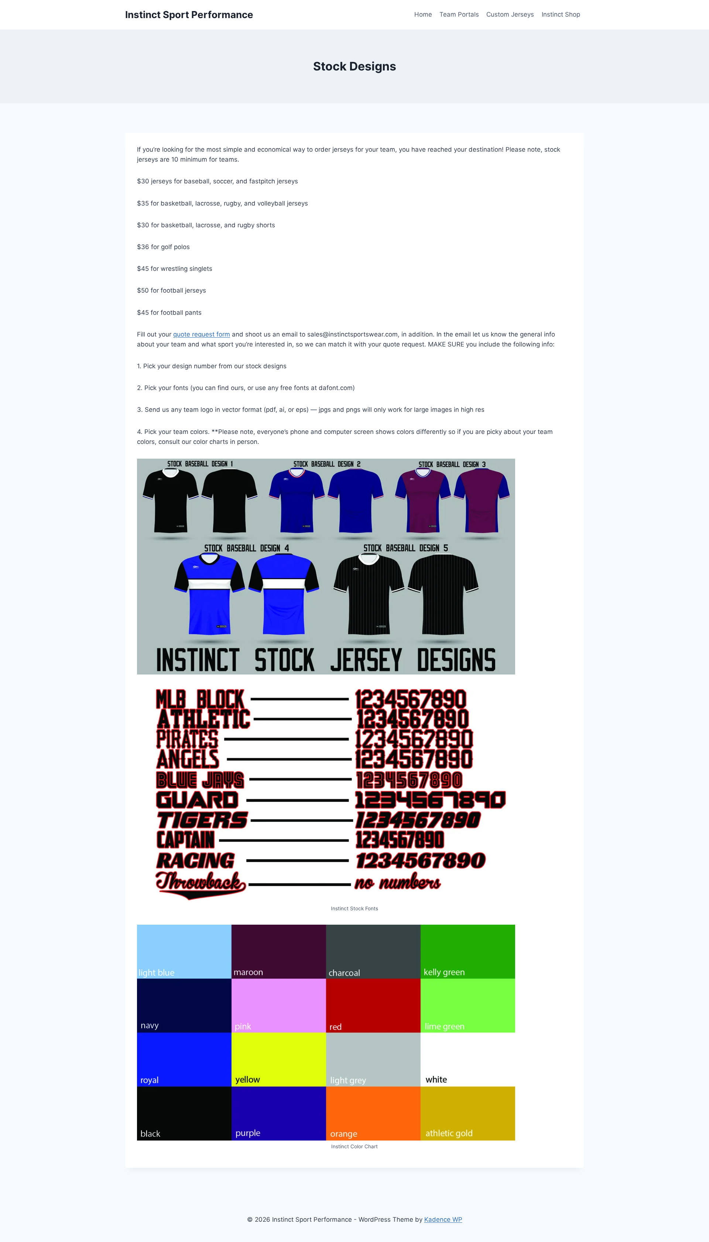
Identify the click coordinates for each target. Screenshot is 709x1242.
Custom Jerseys (510, 14)
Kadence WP (443, 1219)
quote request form (201, 334)
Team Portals (459, 14)
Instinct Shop (561, 14)
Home (423, 14)
